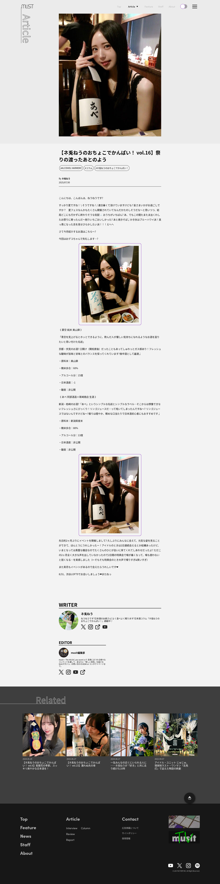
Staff (160, 6)
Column (85, 828)
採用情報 (126, 838)
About (172, 6)
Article (131, 6)
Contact (130, 819)
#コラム (88, 167)
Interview (71, 828)
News (25, 836)
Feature (149, 6)
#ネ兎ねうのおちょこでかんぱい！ (112, 167)
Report (70, 840)
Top (119, 6)
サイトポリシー (129, 833)
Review (70, 834)
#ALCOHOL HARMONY (71, 167)
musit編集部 (78, 652)
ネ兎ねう (66, 178)
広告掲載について (130, 827)
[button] (194, 6)
